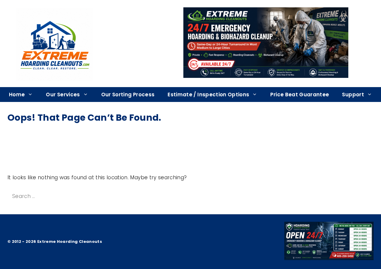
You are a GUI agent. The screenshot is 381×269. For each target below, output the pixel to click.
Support (353, 94)
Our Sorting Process (128, 94)
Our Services (63, 94)
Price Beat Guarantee (299, 94)
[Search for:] (61, 196)
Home (17, 94)
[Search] (124, 196)
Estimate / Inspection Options (208, 94)
